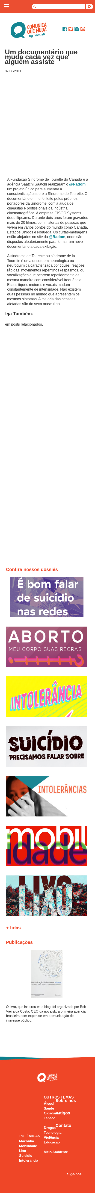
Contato (63, 1125)
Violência (51, 1137)
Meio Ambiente (56, 1152)
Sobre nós (66, 1100)
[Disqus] (47, 389)
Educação (52, 1142)
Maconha (26, 1141)
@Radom (77, 184)
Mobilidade (28, 1146)
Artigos (63, 1113)
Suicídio (25, 1156)
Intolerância (28, 1160)
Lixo (22, 1151)
